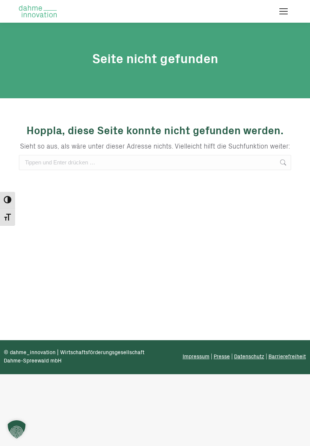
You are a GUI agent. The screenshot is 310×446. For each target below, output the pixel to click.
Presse (222, 357)
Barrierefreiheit (287, 357)
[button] (16, 429)
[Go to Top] (298, 434)
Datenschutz (249, 357)
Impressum (196, 357)
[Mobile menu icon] (283, 11)
